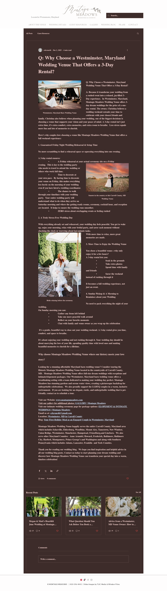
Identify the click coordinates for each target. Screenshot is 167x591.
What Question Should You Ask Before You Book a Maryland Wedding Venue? (82, 523)
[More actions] (127, 50)
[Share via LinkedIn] (51, 471)
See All (138, 492)
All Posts (29, 33)
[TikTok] (84, 580)
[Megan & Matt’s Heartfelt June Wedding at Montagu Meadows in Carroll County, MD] (43, 507)
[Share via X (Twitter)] (45, 471)
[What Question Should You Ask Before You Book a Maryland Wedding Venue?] (83, 507)
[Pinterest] (81, 580)
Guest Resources (43, 33)
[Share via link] (57, 471)
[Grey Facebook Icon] (88, 580)
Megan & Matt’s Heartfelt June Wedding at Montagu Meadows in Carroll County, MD (42, 523)
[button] (58, 24)
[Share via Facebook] (39, 471)
